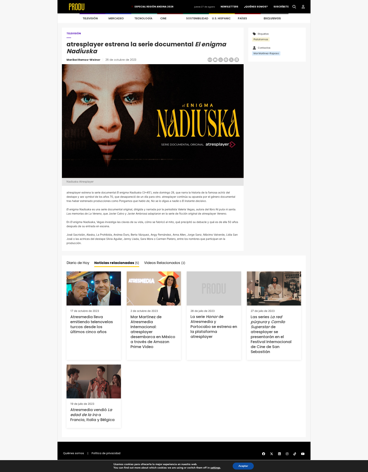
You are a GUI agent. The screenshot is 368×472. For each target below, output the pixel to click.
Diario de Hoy (78, 262)
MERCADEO (116, 18)
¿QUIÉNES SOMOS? (256, 6)
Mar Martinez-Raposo (266, 53)
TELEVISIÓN (90, 18)
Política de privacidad (106, 453)
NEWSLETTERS (229, 6)
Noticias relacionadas (116, 262)
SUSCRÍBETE (281, 6)
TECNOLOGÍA (143, 18)
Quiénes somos (73, 453)
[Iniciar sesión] (303, 7)
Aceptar (243, 466)
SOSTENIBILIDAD (197, 18)
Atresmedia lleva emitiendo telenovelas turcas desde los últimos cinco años (91, 324)
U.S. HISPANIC (221, 18)
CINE (163, 18)
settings (215, 468)
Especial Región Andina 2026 (154, 6)
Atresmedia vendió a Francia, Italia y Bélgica (92, 414)
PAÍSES (242, 18)
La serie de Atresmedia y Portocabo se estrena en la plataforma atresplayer (214, 326)
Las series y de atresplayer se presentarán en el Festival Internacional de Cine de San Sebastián (271, 334)
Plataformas (261, 39)
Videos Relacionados (164, 262)
